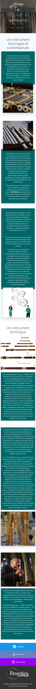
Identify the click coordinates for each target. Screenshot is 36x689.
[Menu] (18, 10)
